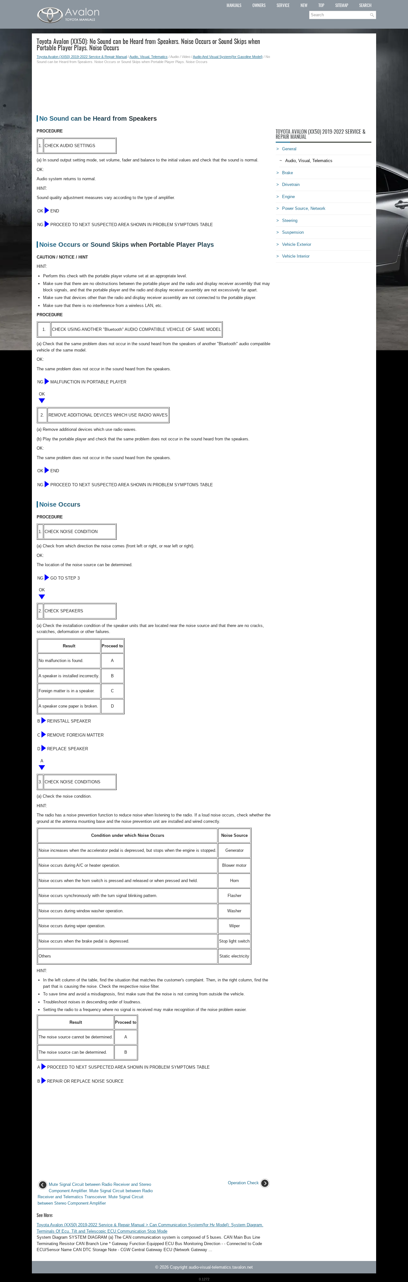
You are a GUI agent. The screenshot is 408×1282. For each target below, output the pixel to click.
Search (365, 5)
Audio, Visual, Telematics (148, 57)
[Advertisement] (154, 87)
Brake (287, 172)
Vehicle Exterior (296, 244)
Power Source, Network (303, 208)
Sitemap (341, 5)
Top (321, 5)
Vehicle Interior (296, 256)
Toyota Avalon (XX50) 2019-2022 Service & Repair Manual (82, 57)
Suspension (293, 232)
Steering (289, 220)
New (304, 5)
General (289, 148)
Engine (288, 196)
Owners (259, 5)
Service (283, 5)
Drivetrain (291, 184)
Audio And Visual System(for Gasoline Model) (228, 57)
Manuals (234, 5)
